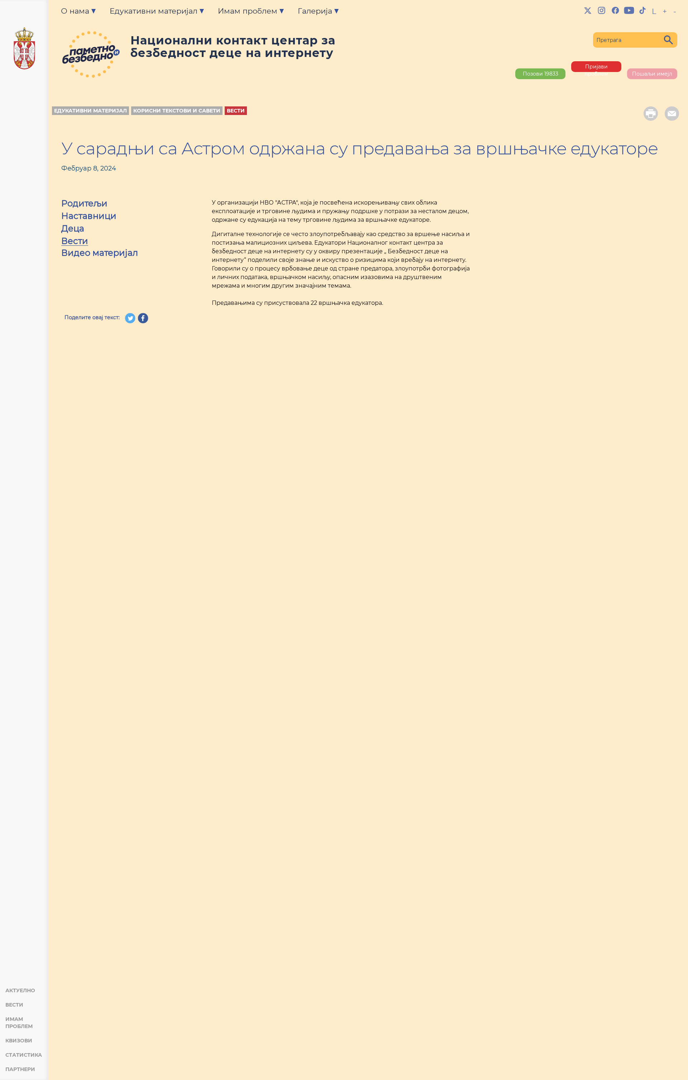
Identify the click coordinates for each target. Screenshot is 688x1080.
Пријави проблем (596, 67)
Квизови (18, 1040)
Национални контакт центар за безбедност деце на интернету (232, 46)
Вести (14, 1005)
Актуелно (20, 990)
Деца (72, 229)
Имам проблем (19, 1022)
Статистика (23, 1055)
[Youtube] (629, 10)
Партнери (20, 1069)
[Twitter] (588, 10)
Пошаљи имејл (652, 74)
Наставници (88, 216)
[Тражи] (668, 40)
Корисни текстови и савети (176, 110)
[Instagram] (601, 10)
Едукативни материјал (90, 110)
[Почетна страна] (24, 49)
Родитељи (84, 204)
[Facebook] (615, 10)
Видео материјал (99, 253)
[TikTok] (642, 10)
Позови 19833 (540, 74)
